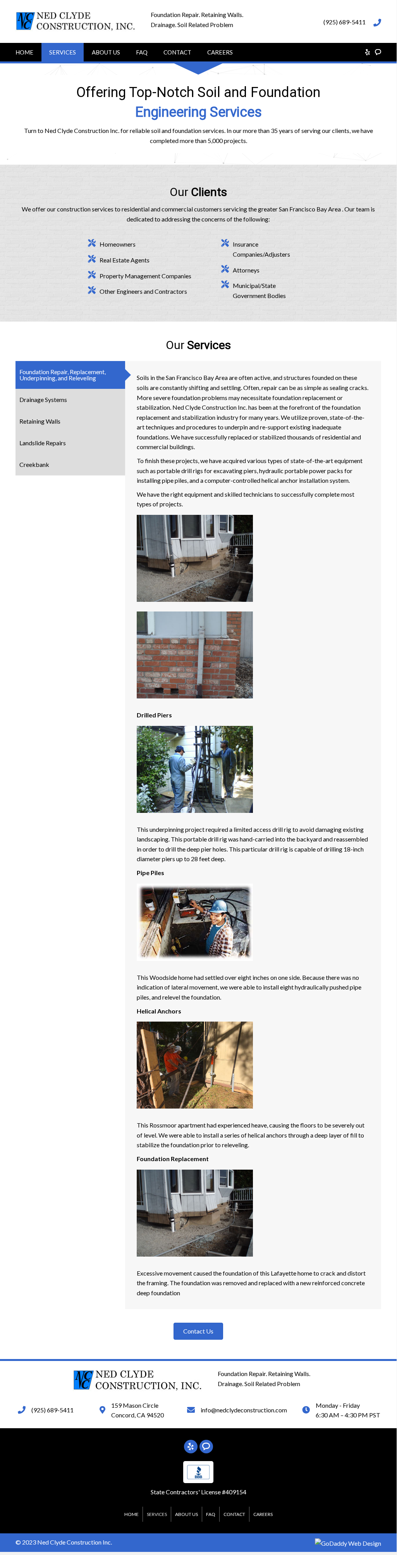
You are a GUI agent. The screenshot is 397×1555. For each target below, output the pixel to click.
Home (24, 52)
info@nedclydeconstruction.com (244, 1410)
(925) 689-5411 (344, 22)
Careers (220, 52)
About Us (106, 52)
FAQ (142, 52)
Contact (177, 52)
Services (62, 52)
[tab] (70, 375)
